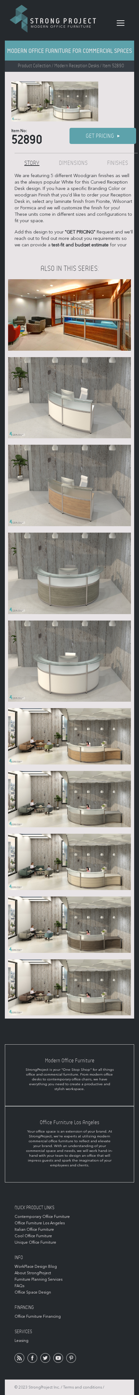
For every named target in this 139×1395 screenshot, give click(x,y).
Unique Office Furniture (35, 1242)
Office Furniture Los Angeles (40, 1223)
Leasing (21, 1340)
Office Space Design (33, 1292)
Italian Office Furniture (34, 1229)
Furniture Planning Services (38, 1279)
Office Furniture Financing (38, 1316)
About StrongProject (33, 1273)
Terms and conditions (82, 1387)
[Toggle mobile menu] (120, 23)
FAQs (19, 1286)
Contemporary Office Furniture (42, 1216)
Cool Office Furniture (33, 1236)
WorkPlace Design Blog (36, 1266)
